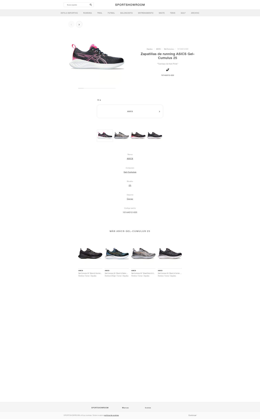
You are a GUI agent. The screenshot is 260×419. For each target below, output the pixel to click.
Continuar (192, 415)
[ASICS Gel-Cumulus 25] (105, 136)
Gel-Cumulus (169, 49)
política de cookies (111, 415)
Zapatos (150, 49)
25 (130, 185)
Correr (130, 199)
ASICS (158, 49)
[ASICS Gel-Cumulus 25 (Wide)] (121, 136)
